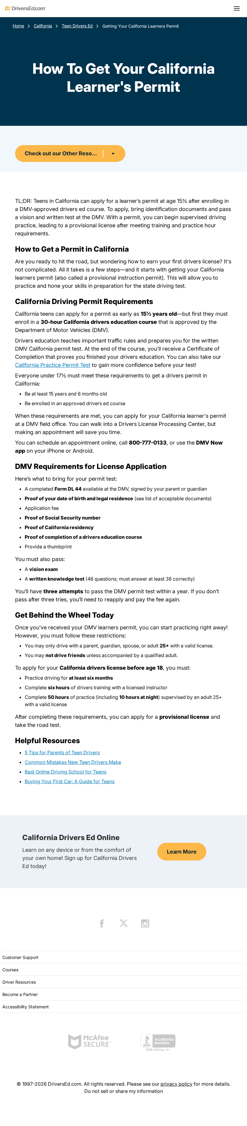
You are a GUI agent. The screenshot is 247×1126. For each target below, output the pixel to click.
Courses (10, 969)
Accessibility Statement (25, 1006)
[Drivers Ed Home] (25, 8)
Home (18, 25)
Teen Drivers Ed (77, 25)
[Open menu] (236, 8)
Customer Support (20, 957)
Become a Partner (20, 994)
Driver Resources (19, 982)
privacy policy (176, 1084)
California (43, 25)
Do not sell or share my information (123, 1091)
